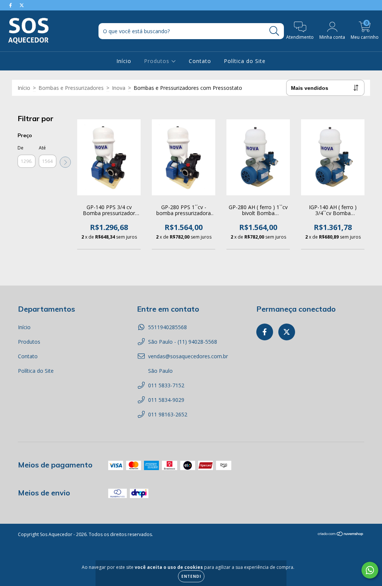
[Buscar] (274, 31)
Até (42, 148)
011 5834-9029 (166, 399)
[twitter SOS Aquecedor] (21, 5)
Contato (200, 60)
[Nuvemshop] (340, 535)
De (21, 148)
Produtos (157, 60)
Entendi (191, 576)
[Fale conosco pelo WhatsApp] (369, 570)
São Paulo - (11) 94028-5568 (182, 341)
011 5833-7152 (166, 385)
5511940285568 (167, 327)
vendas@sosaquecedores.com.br (188, 356)
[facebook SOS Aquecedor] (11, 5)
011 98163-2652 (167, 414)
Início (123, 60)
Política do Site (245, 60)
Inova (118, 87)
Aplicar (65, 162)
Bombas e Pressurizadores (71, 87)
